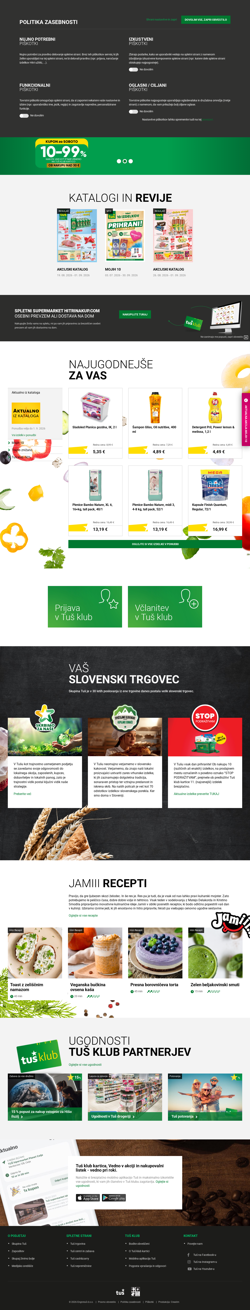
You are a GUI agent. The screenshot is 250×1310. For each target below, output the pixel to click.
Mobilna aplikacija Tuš (142, 1258)
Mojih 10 (113, 269)
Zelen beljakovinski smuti (215, 984)
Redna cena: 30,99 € (223, 522)
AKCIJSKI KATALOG (72, 269)
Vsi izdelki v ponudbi (24, 435)
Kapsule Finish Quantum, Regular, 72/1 (209, 507)
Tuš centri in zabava (82, 1251)
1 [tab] (119, 161)
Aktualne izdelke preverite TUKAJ (196, 794)
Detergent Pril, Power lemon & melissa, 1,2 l (213, 429)
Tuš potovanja (182, 1116)
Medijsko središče (22, 1266)
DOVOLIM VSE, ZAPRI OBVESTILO (206, 19)
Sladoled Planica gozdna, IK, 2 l (94, 427)
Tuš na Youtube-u (203, 1268)
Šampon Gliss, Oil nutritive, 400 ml (154, 429)
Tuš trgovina (77, 1243)
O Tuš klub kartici (139, 1251)
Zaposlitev (18, 1251)
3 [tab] (130, 161)
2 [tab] (124, 161)
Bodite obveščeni (139, 1243)
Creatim (175, 1302)
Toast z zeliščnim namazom (26, 987)
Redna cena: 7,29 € (163, 444)
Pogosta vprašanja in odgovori (147, 1266)
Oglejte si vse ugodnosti (85, 1065)
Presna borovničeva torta (154, 984)
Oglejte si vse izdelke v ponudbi (155, 544)
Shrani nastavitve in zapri (161, 19)
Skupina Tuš (19, 1243)
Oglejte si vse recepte (83, 915)
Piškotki (149, 1302)
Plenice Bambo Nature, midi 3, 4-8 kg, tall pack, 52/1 (153, 507)
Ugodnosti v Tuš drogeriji (111, 1116)
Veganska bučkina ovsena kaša (87, 987)
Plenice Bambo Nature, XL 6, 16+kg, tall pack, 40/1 (92, 507)
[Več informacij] (85, 607)
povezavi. (207, 119)
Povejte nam (195, 1243)
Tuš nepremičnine (80, 1266)
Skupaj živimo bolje (23, 1258)
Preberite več (22, 794)
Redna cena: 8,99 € (103, 444)
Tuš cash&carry (79, 1258)
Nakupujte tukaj (135, 314)
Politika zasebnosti (131, 1302)
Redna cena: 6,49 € (223, 444)
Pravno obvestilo (107, 1302)
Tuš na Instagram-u (205, 1261)
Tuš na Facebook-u (204, 1254)
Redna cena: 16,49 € (103, 522)
